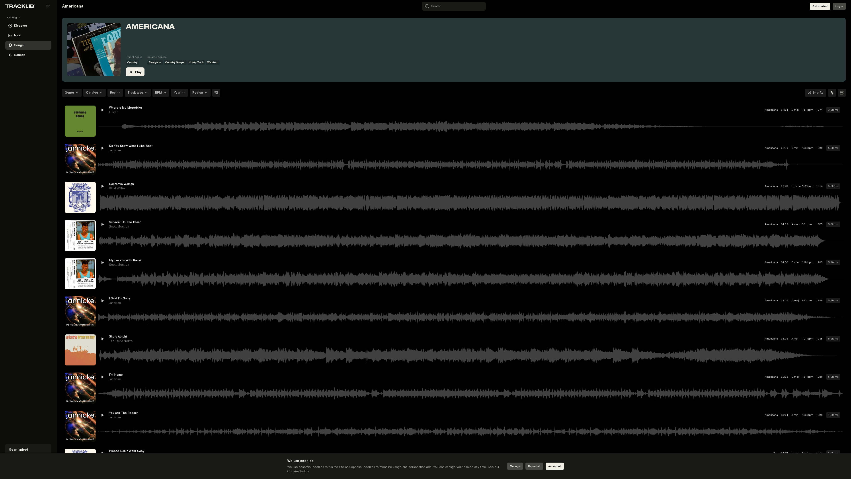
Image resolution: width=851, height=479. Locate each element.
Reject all (534, 466)
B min (763, 148)
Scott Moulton (119, 226)
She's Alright (118, 336)
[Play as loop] (815, 110)
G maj (764, 300)
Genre (69, 92)
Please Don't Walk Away (126, 451)
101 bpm (776, 338)
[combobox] (832, 93)
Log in (839, 6)
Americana (740, 110)
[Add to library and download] (831, 110)
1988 (788, 338)
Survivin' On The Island (125, 222)
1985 (788, 224)
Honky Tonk (196, 62)
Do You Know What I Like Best (131, 146)
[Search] (216, 93)
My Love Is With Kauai (125, 260)
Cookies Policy (298, 471)
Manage (515, 466)
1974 (788, 110)
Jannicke (115, 150)
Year (177, 92)
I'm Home (116, 375)
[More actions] (839, 110)
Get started (820, 6)
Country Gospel (175, 62)
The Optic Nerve (121, 341)
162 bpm (776, 186)
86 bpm (776, 224)
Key (112, 92)
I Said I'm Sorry (120, 298)
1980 (788, 148)
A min (763, 415)
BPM (158, 92)
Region (197, 92)
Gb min (764, 186)
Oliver (113, 112)
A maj (763, 338)
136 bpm (776, 148)
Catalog (92, 92)
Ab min (764, 224)
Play (138, 72)
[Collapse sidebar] (47, 6)
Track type (135, 92)
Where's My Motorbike (125, 108)
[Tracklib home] (20, 6)
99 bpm (776, 300)
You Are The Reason (123, 413)
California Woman (121, 184)
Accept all (554, 466)
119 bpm (776, 262)
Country (132, 62)
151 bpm (776, 110)
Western (212, 62)
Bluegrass (155, 62)
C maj (764, 377)
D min (764, 110)
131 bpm (776, 377)
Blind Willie (117, 188)
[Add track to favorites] (823, 110)
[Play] (80, 121)
